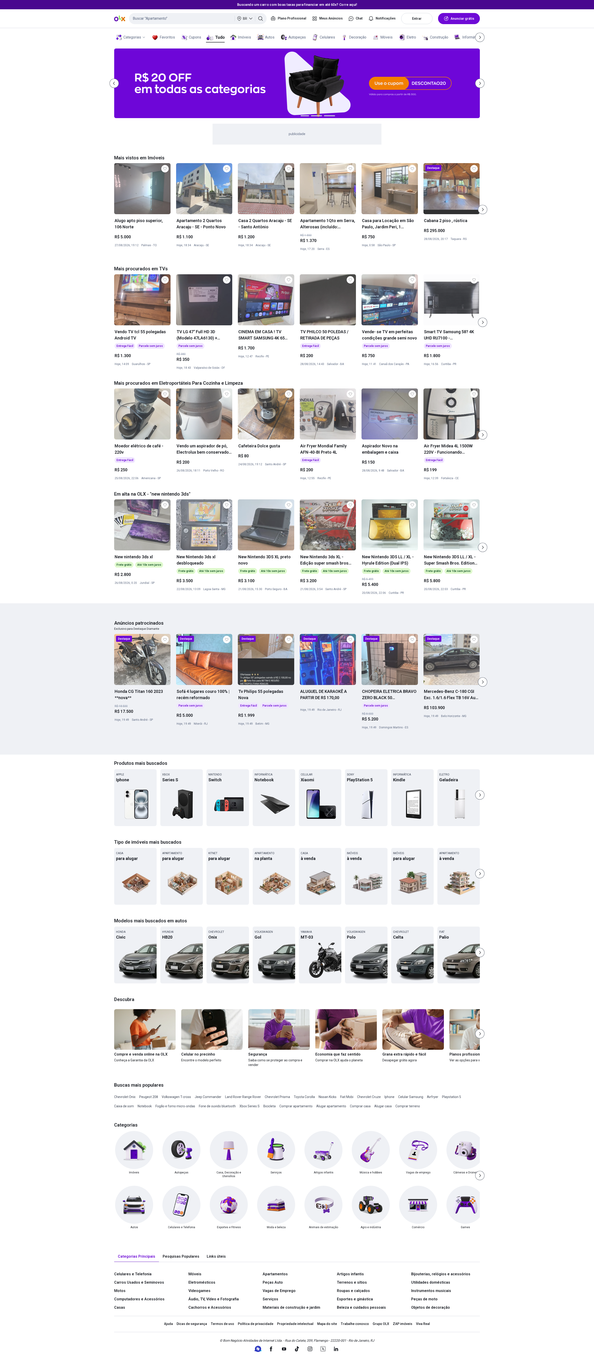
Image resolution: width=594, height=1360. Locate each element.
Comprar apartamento (296, 1106)
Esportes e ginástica (355, 1299)
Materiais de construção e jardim (291, 1307)
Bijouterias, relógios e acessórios (440, 1274)
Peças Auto (273, 1282)
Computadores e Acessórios (139, 1299)
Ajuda (168, 1324)
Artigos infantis (350, 1274)
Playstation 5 (451, 1097)
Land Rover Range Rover (243, 1097)
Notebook (145, 1106)
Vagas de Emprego (279, 1291)
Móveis (386, 37)
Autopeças (297, 37)
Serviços (270, 1299)
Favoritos (167, 37)
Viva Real (423, 1324)
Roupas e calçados (353, 1291)
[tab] (136, 1256)
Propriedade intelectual (295, 1324)
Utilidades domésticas (430, 1282)
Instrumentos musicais (431, 1291)
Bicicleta (269, 1106)
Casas (119, 1307)
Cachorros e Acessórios (209, 1307)
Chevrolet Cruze (369, 1097)
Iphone (389, 1097)
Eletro (411, 37)
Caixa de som (124, 1106)
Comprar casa (360, 1106)
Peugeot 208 (148, 1097)
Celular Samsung (410, 1097)
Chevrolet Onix (125, 1097)
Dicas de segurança (192, 1324)
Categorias (132, 37)
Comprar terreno (407, 1106)
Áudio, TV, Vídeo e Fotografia (213, 1299)
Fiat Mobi (346, 1097)
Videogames (199, 1291)
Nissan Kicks (327, 1097)
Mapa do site (327, 1324)
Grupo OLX (381, 1324)
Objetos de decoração (430, 1307)
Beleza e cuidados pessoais (361, 1307)
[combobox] (198, 18)
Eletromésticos (201, 1282)
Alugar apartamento (331, 1106)
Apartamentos (275, 1274)
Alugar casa (383, 1106)
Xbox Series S (249, 1106)
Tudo (220, 37)
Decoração (357, 37)
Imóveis (244, 37)
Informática (471, 37)
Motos (120, 1291)
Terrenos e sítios (352, 1282)
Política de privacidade (255, 1324)
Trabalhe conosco (355, 1324)
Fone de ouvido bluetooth (217, 1106)
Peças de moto (424, 1299)
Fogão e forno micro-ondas (175, 1106)
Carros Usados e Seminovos (139, 1282)
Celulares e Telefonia (133, 1274)
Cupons (195, 37)
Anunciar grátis (462, 18)
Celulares (327, 37)
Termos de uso (222, 1324)
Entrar (417, 18)
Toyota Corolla (304, 1097)
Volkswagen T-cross (176, 1097)
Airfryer (432, 1097)
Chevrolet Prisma (277, 1097)
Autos (269, 37)
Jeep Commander (208, 1097)
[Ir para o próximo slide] (482, 209)
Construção (439, 37)
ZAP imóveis (402, 1324)
